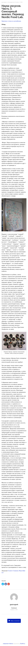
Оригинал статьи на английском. (11, 21)
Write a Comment (15, 620)
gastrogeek (4, 2)
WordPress (22, 643)
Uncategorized (11, 2)
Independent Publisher (8, 643)
